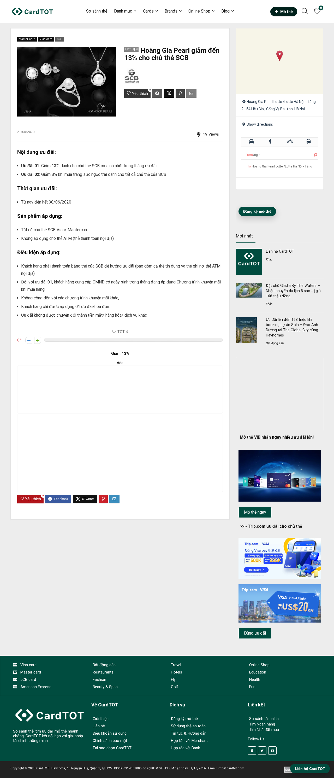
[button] (279, 55)
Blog (225, 11)
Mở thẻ (286, 11)
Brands (171, 11)
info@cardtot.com (231, 768)
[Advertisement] (120, 389)
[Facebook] (252, 750)
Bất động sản (275, 343)
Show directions (260, 124)
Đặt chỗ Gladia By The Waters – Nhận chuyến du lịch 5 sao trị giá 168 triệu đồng (293, 290)
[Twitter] (262, 750)
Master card (27, 39)
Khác (269, 259)
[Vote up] (37, 340)
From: (250, 155)
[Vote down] (28, 340)
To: (249, 166)
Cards (148, 11)
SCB (59, 39)
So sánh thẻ (96, 11)
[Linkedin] (272, 750)
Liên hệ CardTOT (280, 251)
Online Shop (199, 11)
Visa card (46, 39)
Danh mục (123, 11)
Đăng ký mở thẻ (257, 211)
